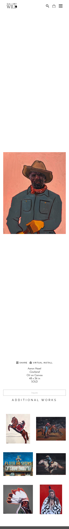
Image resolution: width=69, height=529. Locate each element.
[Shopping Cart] (54, 6)
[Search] (47, 6)
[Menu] (61, 6)
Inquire (34, 392)
